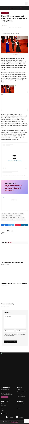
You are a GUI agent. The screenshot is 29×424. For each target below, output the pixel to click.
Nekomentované (6, 33)
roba (19, 217)
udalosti (8, 219)
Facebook (11, 417)
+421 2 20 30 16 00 (6, 393)
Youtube (21, 417)
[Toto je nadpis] (7, 417)
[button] (22, 3)
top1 (3, 219)
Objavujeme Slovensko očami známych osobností (14, 283)
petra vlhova (5, 217)
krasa (9, 213)
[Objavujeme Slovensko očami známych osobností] (14, 274)
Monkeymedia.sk (14, 422)
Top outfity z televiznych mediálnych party (12, 262)
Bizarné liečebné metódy (7, 304)
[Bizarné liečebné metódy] (14, 294)
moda (3, 215)
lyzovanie (21, 213)
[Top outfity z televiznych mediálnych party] (14, 253)
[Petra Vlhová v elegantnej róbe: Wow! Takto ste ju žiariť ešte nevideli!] (14, 44)
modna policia (18, 215)
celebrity (4, 213)
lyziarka (15, 213)
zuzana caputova (21, 219)
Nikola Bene (11, 27)
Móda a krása (5, 13)
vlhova (13, 219)
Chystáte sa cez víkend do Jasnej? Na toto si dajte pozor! (13, 188)
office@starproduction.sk (9, 394)
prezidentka (13, 217)
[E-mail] (4, 207)
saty (23, 217)
